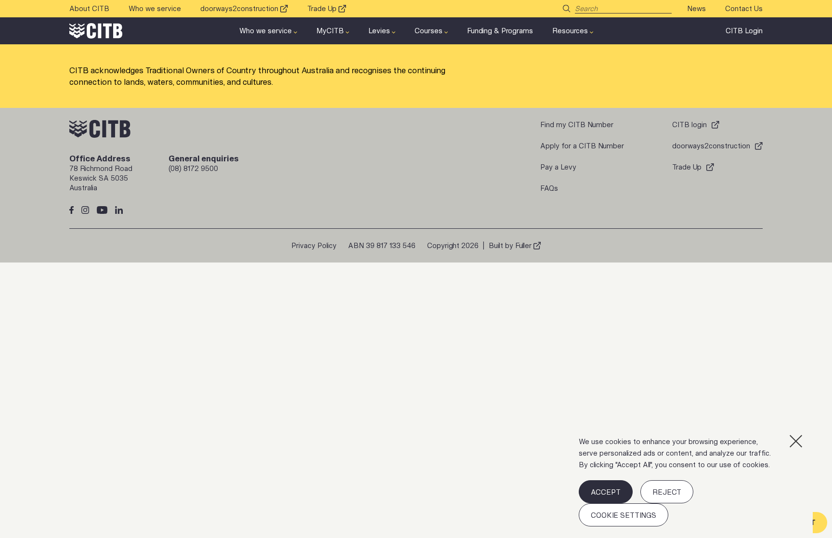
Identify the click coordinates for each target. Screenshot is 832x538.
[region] (690, 481)
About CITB (89, 8)
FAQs (549, 188)
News (696, 8)
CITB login (689, 124)
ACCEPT (606, 492)
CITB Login (744, 30)
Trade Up (322, 8)
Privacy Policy (314, 245)
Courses (428, 30)
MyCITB (330, 30)
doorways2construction (239, 8)
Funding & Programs (500, 30)
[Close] (796, 441)
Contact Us (744, 8)
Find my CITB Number (576, 124)
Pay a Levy (558, 166)
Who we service (155, 8)
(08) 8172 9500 (193, 168)
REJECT (666, 492)
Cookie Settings (623, 515)
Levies (379, 30)
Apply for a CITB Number (582, 145)
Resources (570, 30)
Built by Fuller (510, 245)
